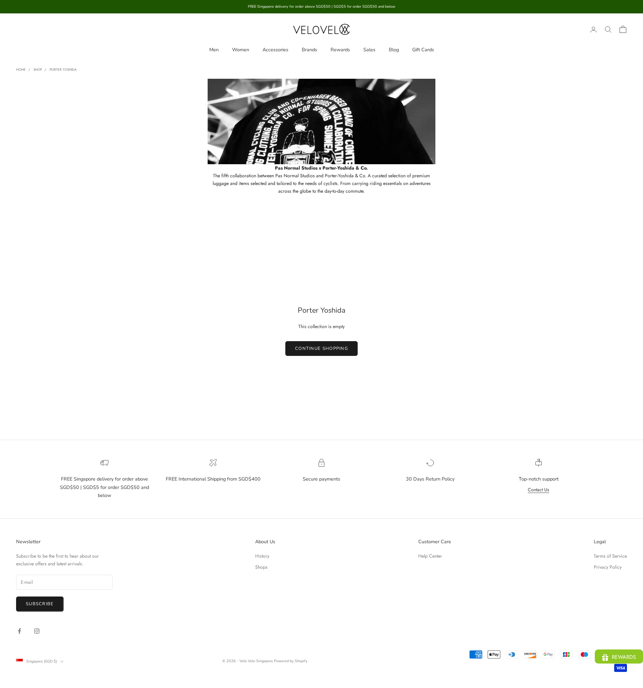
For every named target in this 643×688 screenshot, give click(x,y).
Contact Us (538, 489)
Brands (309, 49)
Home (21, 69)
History (262, 556)
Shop (37, 69)
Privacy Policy (608, 567)
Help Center (430, 556)
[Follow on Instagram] (36, 631)
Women (240, 49)
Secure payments (321, 479)
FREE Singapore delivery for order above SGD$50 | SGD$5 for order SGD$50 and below (104, 487)
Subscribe (40, 604)
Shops (261, 567)
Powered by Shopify (290, 661)
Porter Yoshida (63, 69)
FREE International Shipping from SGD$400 (213, 479)
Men (214, 49)
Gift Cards (423, 49)
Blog (394, 49)
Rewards (340, 49)
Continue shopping (321, 349)
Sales (369, 49)
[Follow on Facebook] (19, 631)
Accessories (275, 49)
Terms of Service (610, 556)
